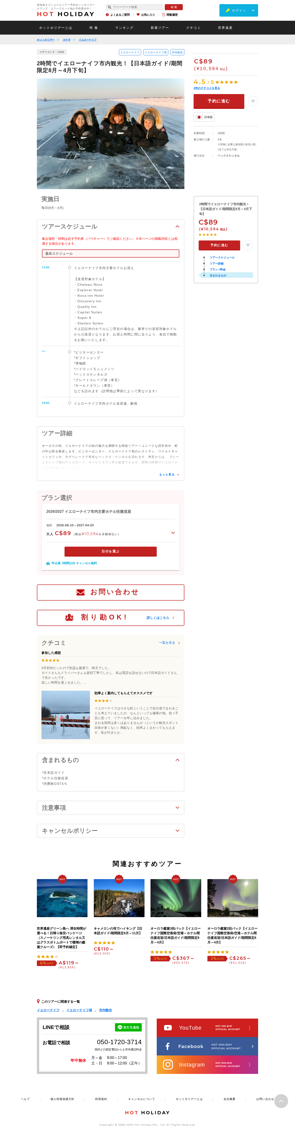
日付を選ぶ (111, 551)
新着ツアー (160, 28)
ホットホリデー (46, 39)
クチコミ (193, 28)
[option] (110, 133)
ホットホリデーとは (55, 28)
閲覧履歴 (172, 14)
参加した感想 (51, 653)
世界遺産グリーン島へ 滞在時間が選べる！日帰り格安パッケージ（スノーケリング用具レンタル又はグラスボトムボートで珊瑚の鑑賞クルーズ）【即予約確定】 (61, 938)
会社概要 (230, 1099)
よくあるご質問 (120, 14)
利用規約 (101, 1099)
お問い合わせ (115, 592)
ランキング (124, 28)
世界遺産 (225, 28)
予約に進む (219, 101)
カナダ (67, 39)
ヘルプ (25, 1099)
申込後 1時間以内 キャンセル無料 (74, 563)
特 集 (93, 28)
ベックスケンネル (229, 155)
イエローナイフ (88, 39)
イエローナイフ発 (156, 52)
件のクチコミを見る (207, 88)
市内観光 (177, 52)
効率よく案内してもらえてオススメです (123, 693)
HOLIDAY (66, 14)
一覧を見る (167, 642)
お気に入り (148, 14)
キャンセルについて (141, 1099)
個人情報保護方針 (62, 1099)
